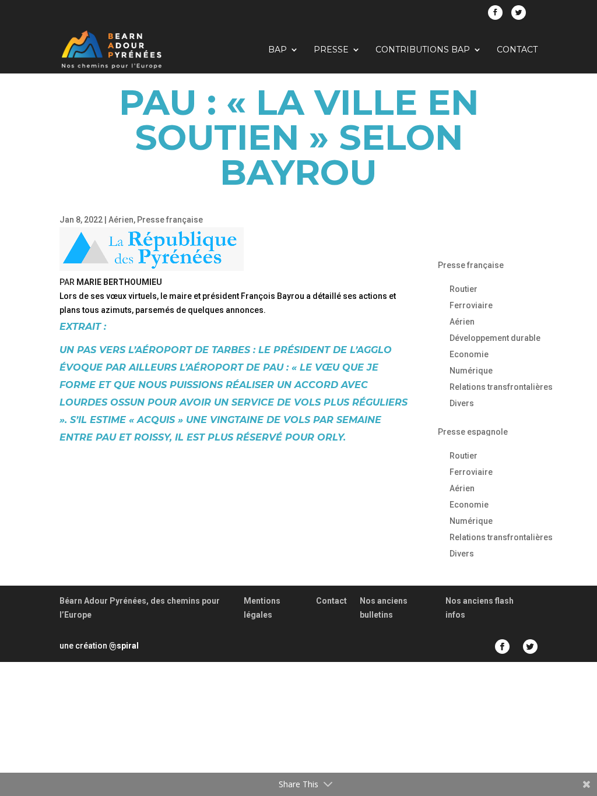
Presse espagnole (473, 432)
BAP (277, 50)
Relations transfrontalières (501, 387)
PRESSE (331, 50)
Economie (469, 354)
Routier (463, 289)
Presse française (170, 219)
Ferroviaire (471, 305)
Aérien (121, 219)
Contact (517, 50)
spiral (124, 645)
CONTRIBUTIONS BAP (422, 50)
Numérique (471, 370)
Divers (461, 403)
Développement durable (494, 338)
